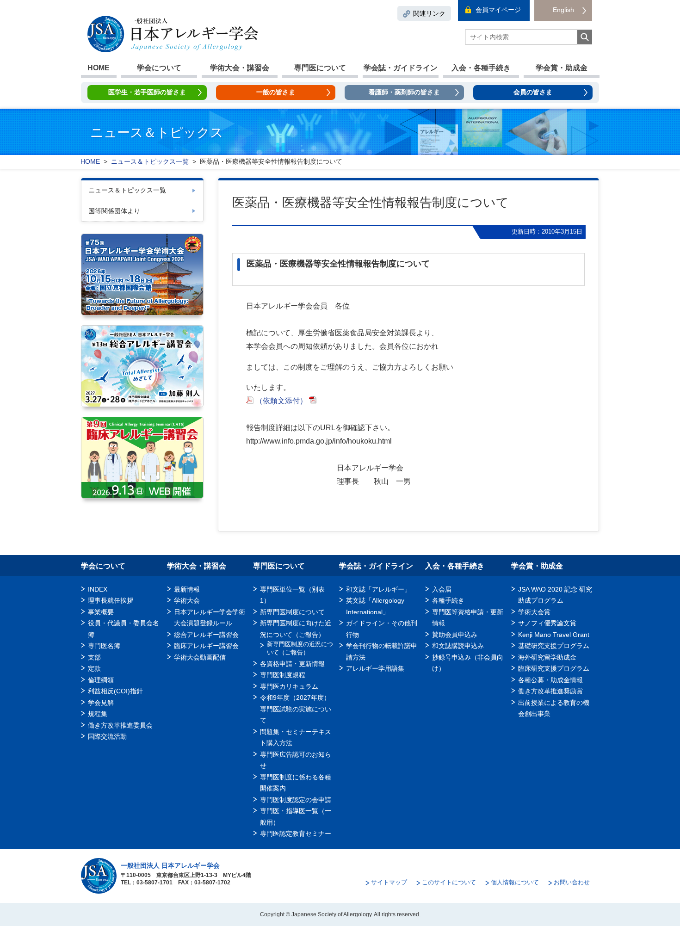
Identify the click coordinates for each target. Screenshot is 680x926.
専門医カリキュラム (289, 686)
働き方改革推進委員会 (120, 725)
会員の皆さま (532, 92)
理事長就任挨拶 (110, 600)
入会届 (441, 589)
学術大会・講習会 (239, 68)
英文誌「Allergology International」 (375, 606)
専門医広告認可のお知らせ (295, 760)
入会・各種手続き (481, 68)
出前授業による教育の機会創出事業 (553, 708)
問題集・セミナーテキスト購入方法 (295, 737)
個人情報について (515, 882)
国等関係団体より (114, 211)
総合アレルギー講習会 (206, 634)
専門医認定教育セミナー (295, 833)
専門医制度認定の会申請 (295, 799)
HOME (98, 68)
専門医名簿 (104, 645)
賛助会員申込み (454, 634)
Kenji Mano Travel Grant (553, 634)
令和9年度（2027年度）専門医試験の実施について (295, 709)
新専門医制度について (292, 612)
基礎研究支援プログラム (553, 645)
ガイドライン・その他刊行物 (381, 628)
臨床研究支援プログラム (553, 668)
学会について (159, 68)
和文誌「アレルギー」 (378, 589)
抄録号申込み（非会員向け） (467, 663)
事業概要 (101, 612)
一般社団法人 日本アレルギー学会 (170, 865)
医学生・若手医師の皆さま (147, 92)
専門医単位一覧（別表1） (292, 595)
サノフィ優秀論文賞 (547, 623)
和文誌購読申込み (458, 645)
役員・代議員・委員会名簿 (123, 628)
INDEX (97, 589)
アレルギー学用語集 (375, 668)
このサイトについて (449, 882)
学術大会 (187, 600)
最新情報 (187, 589)
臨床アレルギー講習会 (206, 645)
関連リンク (429, 13)
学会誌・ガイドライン (401, 68)
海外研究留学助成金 (547, 657)
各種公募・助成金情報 (550, 680)
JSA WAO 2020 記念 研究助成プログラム (555, 595)
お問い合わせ (572, 882)
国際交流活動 (107, 736)
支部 (94, 657)
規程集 (97, 713)
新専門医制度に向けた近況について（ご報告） (295, 628)
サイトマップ (389, 882)
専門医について (320, 68)
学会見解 (101, 702)
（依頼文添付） (281, 401)
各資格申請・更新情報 (292, 663)
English (563, 9)
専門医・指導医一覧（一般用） (295, 816)
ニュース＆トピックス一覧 (127, 190)
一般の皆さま (275, 92)
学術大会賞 (534, 612)
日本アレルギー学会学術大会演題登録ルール (209, 617)
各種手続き (448, 600)
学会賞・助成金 (561, 68)
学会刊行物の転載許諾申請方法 (381, 651)
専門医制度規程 (282, 675)
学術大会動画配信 (200, 657)
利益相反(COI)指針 (115, 691)
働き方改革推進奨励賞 (553, 691)
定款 (94, 668)
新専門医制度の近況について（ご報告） (300, 648)
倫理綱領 (101, 680)
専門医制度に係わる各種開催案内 (295, 782)
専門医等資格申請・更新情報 (467, 617)
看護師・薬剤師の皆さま (404, 92)
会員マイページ (498, 9)
